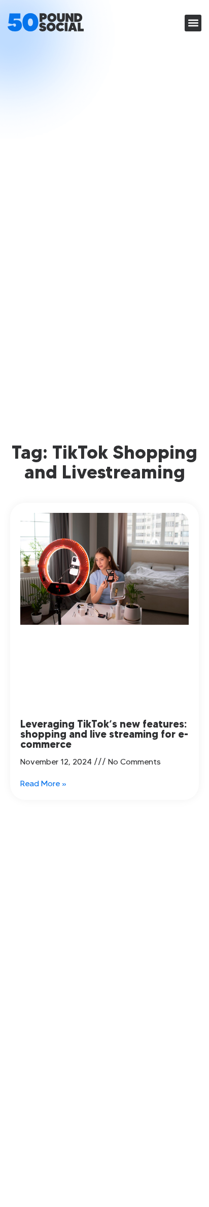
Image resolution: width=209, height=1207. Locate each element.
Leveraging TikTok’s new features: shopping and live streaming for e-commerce (104, 734)
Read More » (43, 783)
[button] (193, 23)
